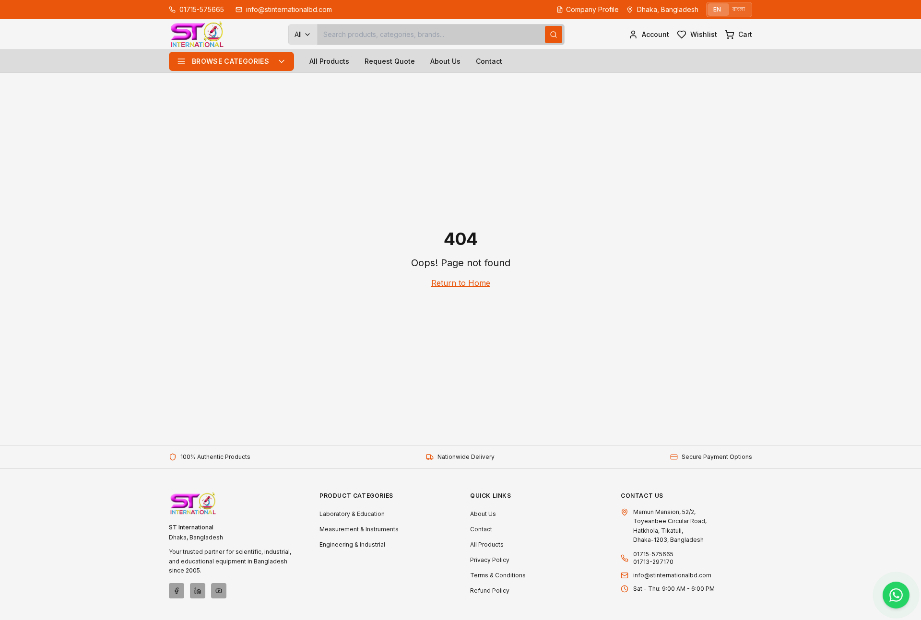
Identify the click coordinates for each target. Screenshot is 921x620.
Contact (489, 61)
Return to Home (460, 283)
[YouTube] (218, 590)
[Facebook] (176, 590)
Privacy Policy (489, 559)
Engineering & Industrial (352, 544)
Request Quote (390, 61)
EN (717, 9)
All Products (329, 61)
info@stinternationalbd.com (672, 575)
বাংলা (738, 9)
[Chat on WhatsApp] (896, 595)
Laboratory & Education (352, 513)
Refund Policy (489, 590)
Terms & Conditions (498, 575)
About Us (445, 61)
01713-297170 (653, 561)
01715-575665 (653, 554)
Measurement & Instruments (359, 529)
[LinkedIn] (197, 590)
